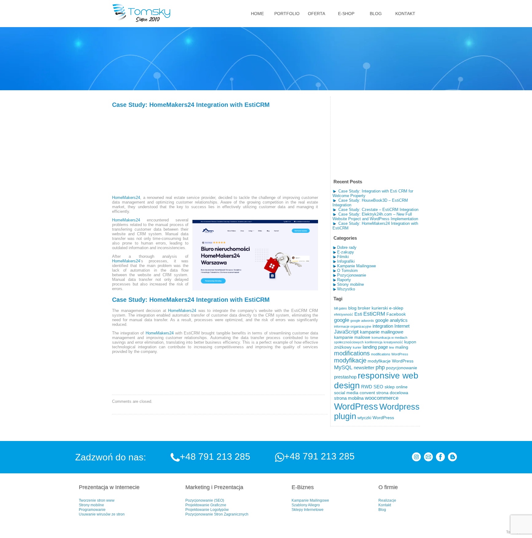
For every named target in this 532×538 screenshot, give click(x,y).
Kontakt (384, 505)
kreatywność (393, 342)
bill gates (340, 308)
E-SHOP (346, 13)
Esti (358, 314)
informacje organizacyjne (352, 326)
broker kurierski (373, 308)
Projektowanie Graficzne (205, 505)
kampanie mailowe (352, 337)
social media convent (354, 392)
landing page (375, 347)
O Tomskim (347, 270)
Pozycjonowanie (351, 275)
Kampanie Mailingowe (356, 266)
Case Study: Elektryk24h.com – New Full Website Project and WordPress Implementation (375, 216)
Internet (401, 326)
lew (391, 347)
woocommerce (381, 398)
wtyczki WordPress (375, 417)
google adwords (362, 320)
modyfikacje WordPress (390, 361)
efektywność (343, 314)
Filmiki (343, 256)
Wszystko (346, 289)
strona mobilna (349, 398)
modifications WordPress (389, 354)
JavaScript (346, 332)
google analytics (391, 320)
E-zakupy (345, 252)
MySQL (343, 367)
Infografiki (346, 261)
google (341, 320)
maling (401, 347)
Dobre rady (347, 247)
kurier (357, 347)
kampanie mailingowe (381, 331)
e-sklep (396, 308)
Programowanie (92, 510)
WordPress (356, 406)
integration (383, 326)
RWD (366, 386)
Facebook (396, 314)
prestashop (345, 376)
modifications (352, 353)
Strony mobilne (350, 284)
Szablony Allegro (306, 505)
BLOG (376, 13)
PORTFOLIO (287, 13)
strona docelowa (392, 392)
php (380, 367)
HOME (257, 13)
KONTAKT (405, 13)
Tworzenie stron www (97, 500)
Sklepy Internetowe (308, 510)
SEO (378, 386)
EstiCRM (374, 313)
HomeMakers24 (126, 197)
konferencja (373, 342)
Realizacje (387, 500)
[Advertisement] (158, 151)
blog (352, 308)
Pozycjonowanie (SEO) (204, 500)
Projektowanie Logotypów (207, 510)
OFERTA (316, 13)
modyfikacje (350, 360)
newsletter (364, 367)
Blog (382, 510)
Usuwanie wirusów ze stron (102, 514)
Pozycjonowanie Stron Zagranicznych (216, 514)
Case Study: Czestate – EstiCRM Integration (378, 209)
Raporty (344, 279)
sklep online (396, 387)
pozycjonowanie (401, 368)
